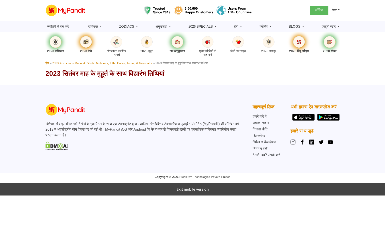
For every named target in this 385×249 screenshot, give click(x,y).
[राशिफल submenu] (101, 26)
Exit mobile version (192, 189)
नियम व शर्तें (260, 148)
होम (47, 63)
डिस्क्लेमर (259, 136)
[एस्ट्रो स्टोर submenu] (339, 26)
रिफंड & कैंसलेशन (264, 142)
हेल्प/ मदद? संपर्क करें (266, 155)
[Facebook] (302, 142)
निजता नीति (260, 129)
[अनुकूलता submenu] (170, 26)
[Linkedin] (311, 142)
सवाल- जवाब (261, 123)
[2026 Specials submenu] (216, 26)
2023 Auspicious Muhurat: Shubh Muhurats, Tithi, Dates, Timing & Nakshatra (102, 63)
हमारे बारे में (259, 116)
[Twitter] (321, 142)
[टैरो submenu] (241, 26)
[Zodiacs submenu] (137, 26)
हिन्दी (334, 10)
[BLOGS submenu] (303, 26)
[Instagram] (294, 142)
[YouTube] (330, 142)
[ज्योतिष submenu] (270, 26)
